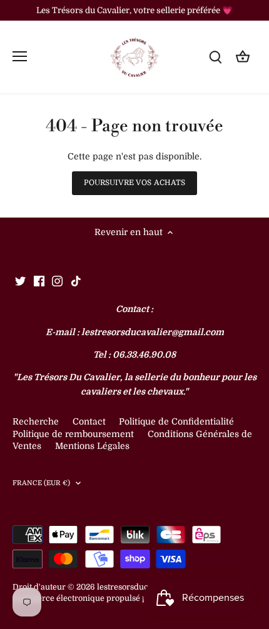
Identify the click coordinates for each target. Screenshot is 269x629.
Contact (90, 421)
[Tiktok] (76, 280)
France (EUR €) (42, 483)
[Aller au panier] (242, 56)
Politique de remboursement (73, 434)
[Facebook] (39, 280)
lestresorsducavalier (136, 587)
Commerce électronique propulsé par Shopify (99, 598)
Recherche (36, 421)
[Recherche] (215, 56)
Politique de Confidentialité (176, 421)
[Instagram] (57, 280)
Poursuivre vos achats (135, 182)
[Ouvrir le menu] (20, 56)
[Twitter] (20, 280)
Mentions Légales (92, 446)
